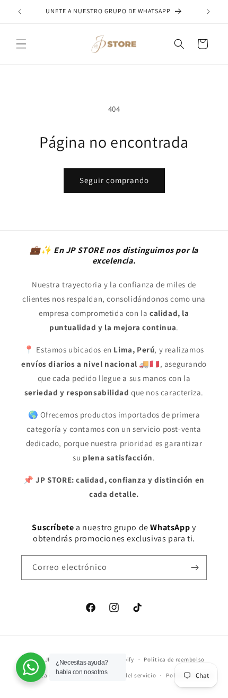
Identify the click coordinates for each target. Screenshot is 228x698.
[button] (21, 44)
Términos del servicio (126, 675)
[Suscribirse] (194, 567)
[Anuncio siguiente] (208, 11)
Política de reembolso (174, 659)
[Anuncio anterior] (19, 11)
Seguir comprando (114, 180)
